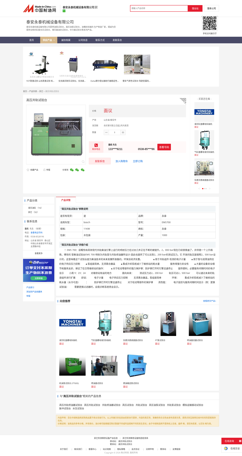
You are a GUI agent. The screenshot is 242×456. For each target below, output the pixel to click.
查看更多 (39, 253)
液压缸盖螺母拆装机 (203, 124)
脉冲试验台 (65, 408)
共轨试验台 (141, 404)
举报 (48, 169)
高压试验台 (128, 404)
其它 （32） (33, 212)
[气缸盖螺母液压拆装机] (204, 140)
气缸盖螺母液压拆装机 (204, 152)
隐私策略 (121, 449)
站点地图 (107, 449)
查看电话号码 (36, 232)
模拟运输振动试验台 (193, 404)
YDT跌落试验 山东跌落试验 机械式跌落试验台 (46, 81)
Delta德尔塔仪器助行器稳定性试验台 (107, 81)
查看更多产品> (209, 301)
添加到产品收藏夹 (34, 291)
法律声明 (150, 449)
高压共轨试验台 (92, 404)
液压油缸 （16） (35, 208)
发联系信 (100, 161)
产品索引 (30, 287)
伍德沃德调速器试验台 (204, 180)
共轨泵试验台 (174, 404)
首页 (25, 91)
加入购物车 (122, 161)
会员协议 (135, 449)
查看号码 (164, 147)
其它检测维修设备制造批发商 (135, 438)
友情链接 (176, 449)
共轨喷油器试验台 (111, 404)
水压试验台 (78, 408)
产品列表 (33, 91)
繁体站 (163, 449)
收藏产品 (34, 169)
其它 (41, 91)
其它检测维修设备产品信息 (106, 438)
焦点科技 (125, 452)
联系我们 (78, 449)
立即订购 (138, 161)
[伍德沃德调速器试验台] (204, 168)
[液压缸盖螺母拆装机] (204, 112)
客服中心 (92, 449)
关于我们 (64, 449)
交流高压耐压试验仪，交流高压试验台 (75, 81)
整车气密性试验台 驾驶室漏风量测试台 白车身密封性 (146, 81)
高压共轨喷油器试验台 (70, 404)
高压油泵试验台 (157, 404)
